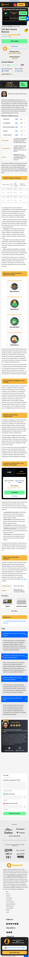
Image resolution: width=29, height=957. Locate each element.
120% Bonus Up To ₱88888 (14, 13)
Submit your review (14, 813)
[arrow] (25, 119)
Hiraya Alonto (15, 722)
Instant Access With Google (16, 948)
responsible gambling (14, 385)
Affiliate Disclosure (10, 906)
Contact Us (8, 895)
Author (7, 912)
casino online (23, 579)
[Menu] (27, 4)
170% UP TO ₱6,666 (14, 18)
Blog (7, 891)
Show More (14, 611)
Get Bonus (23, 13)
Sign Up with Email (14, 952)
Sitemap (7, 910)
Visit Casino (14, 41)
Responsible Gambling (10, 904)
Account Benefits (9, 908)
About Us (8, 893)
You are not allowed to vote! (23, 473)
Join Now (21, 4)
